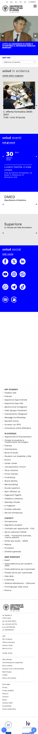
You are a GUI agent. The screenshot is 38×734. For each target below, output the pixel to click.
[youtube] (5, 276)
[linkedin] (23, 263)
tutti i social (7, 254)
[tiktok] (23, 288)
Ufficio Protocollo (8, 642)
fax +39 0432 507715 (9, 624)
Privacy (4, 687)
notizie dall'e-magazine (12, 76)
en (11, 2)
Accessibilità (6, 706)
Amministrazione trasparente (12, 662)
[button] (4, 730)
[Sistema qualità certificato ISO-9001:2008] (8, 725)
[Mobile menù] (35, 6)
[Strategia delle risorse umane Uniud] (28, 725)
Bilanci (4, 700)
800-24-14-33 (7, 648)
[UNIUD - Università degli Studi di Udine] (12, 8)
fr (20, 2)
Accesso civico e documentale (13, 669)
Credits (4, 675)
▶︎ (35, 35)
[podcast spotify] (5, 301)
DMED (9, 197)
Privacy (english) (8, 690)
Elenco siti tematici (9, 678)
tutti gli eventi (8, 142)
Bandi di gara (6, 672)
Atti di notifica (7, 666)
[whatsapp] (5, 288)
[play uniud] (23, 276)
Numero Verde (7, 645)
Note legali (6, 684)
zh (25, 2)
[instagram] (14, 276)
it (7, 2)
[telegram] (14, 288)
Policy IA (5, 693)
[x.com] (14, 263)
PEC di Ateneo (7, 639)
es (16, 2)
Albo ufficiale (7, 659)
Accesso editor (7, 703)
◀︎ (2, 35)
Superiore (13, 224)
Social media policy (9, 709)
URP (3, 636)
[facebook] (5, 263)
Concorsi (5, 697)
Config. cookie (7, 653)
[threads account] (14, 301)
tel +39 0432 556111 (9, 621)
